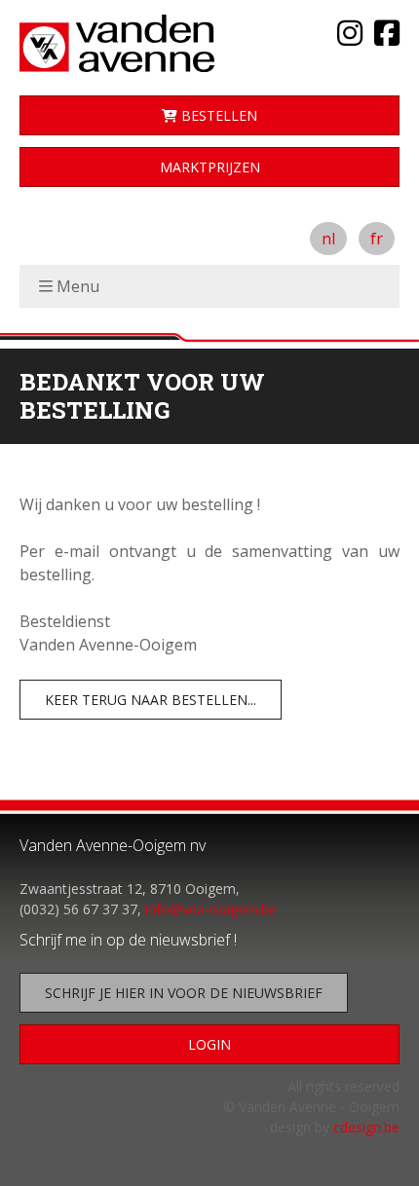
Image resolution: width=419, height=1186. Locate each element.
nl (328, 238)
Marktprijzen (210, 167)
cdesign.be (366, 1127)
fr (376, 238)
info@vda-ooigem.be (211, 909)
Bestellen (217, 115)
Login (209, 1044)
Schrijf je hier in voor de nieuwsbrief (184, 992)
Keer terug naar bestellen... (150, 699)
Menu (78, 286)
